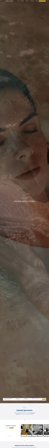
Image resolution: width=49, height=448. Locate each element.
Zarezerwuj (28, 435)
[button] (6, 436)
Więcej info (23, 435)
